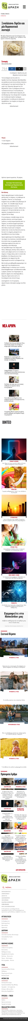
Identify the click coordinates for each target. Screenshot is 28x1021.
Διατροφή (5, 931)
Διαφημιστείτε (6, 898)
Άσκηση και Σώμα (7, 982)
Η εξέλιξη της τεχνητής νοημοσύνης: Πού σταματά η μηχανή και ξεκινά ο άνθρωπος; (14, 606)
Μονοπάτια (5, 925)
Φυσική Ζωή (5, 979)
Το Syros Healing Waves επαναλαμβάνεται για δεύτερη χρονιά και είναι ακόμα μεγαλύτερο (20, 859)
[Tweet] (19, 69)
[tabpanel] (14, 374)
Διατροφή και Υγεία (7, 937)
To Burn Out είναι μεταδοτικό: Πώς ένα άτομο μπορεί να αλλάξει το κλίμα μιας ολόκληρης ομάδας (14, 344)
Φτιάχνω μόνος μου (7, 989)
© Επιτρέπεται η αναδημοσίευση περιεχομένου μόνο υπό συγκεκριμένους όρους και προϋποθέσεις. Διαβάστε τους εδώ (14, 910)
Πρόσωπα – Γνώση (7, 996)
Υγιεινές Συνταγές (5, 14)
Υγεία (3, 965)
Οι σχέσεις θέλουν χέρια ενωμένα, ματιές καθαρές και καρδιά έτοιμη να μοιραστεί (14, 413)
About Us (4, 896)
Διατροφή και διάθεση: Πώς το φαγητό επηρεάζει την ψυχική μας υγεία (14, 549)
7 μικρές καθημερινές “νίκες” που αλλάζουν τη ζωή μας (14, 491)
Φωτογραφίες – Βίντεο (8, 960)
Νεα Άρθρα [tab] (9, 326)
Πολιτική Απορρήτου (7, 902)
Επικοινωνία (5, 904)
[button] (24, 7)
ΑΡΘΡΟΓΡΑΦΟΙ (5, 893)
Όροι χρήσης (5, 900)
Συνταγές (3, 15)
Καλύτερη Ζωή (7, 787)
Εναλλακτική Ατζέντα (8, 1007)
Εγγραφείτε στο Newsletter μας (14, 615)
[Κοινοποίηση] (12, 69)
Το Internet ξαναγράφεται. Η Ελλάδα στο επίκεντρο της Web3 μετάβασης (14, 577)
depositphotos (6, 891)
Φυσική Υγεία (5, 975)
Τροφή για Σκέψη (6, 1004)
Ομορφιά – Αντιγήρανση (8, 987)
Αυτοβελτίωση (20, 809)
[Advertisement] (14, 122)
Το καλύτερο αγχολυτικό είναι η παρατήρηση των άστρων (7, 858)
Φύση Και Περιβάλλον (8, 991)
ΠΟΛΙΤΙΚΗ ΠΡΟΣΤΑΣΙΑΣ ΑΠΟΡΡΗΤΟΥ (14, 626)
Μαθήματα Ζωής (6, 952)
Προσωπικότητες (6, 1002)
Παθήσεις (4, 971)
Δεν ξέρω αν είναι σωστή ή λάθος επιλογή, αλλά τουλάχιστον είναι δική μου (14, 463)
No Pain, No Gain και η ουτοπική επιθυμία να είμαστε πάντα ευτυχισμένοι (13, 385)
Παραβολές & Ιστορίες (8, 954)
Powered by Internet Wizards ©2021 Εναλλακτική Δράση (15, 1018)
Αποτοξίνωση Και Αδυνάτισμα (10, 934)
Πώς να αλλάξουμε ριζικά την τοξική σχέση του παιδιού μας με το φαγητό (14, 733)
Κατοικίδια (5, 949)
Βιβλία (20, 831)
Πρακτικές (4, 927)
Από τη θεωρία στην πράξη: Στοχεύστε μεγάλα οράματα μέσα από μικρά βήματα (14, 520)
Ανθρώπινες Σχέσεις (7, 947)
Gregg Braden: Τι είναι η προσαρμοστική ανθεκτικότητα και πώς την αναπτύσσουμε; (14, 372)
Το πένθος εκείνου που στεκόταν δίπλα (14, 700)
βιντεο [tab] (6, 423)
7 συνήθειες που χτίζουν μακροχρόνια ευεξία (14, 767)
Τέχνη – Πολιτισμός (7, 958)
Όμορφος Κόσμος (7, 944)
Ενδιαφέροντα (7, 831)
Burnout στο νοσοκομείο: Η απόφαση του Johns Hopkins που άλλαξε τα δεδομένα (13, 358)
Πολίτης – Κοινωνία (7, 956)
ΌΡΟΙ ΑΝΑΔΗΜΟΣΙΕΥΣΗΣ (8, 906)
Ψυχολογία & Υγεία (14, 657)
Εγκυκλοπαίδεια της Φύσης (10, 985)
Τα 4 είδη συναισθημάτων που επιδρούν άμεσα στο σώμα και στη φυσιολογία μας (14, 399)
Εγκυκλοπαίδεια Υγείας (14, 724)
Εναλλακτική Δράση (7, 64)
